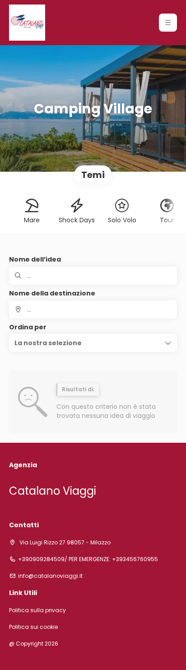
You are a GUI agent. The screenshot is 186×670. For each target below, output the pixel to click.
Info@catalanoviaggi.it (50, 576)
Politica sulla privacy (37, 610)
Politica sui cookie (33, 627)
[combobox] (93, 309)
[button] (168, 23)
